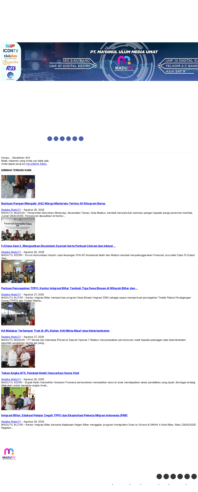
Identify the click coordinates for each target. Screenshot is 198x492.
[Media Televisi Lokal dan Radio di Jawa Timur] (9, 454)
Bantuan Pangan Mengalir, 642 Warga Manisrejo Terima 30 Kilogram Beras (53, 203)
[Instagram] (56, 138)
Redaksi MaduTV (11, 209)
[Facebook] (49, 138)
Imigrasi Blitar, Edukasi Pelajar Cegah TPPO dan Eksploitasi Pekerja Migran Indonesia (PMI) (64, 415)
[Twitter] (166, 476)
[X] (74, 138)
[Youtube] (81, 138)
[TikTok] (68, 138)
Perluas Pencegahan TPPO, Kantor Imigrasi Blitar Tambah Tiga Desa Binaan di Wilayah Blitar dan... (69, 288)
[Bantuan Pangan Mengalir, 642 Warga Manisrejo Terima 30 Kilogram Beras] (18, 197)
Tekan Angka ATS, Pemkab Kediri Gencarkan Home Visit (40, 373)
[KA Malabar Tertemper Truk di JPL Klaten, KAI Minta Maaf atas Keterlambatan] (18, 324)
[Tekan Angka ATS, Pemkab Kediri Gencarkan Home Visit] (18, 366)
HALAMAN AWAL (36, 163)
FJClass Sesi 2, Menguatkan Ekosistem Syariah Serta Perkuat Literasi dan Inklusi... (58, 246)
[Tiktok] (187, 476)
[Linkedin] (62, 138)
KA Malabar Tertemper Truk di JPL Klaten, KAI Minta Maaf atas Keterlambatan (55, 330)
